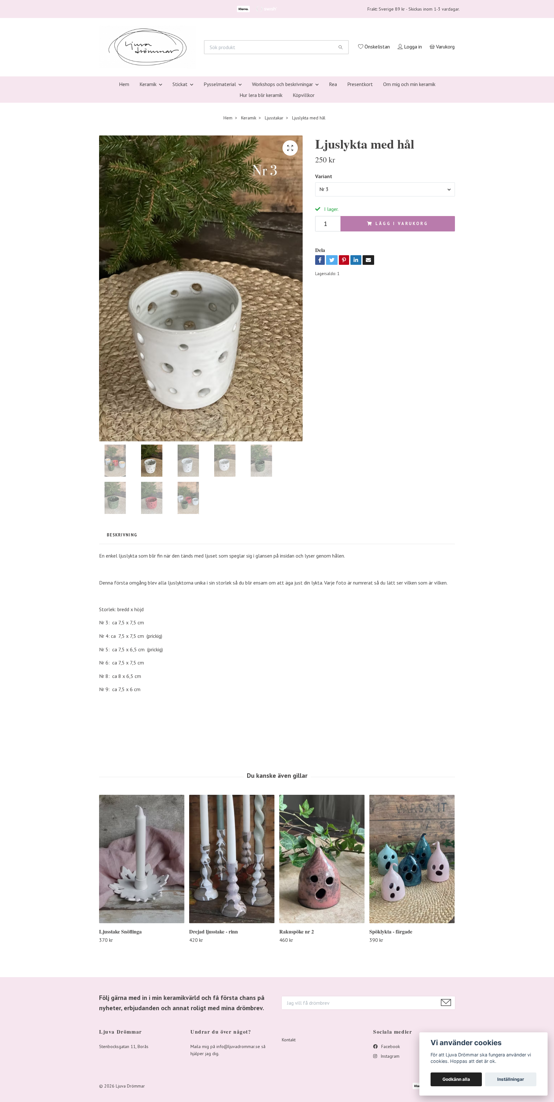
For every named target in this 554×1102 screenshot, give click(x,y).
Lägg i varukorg (401, 309)
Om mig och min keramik (409, 169)
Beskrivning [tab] (122, 620)
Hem (124, 169)
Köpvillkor (304, 180)
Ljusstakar (274, 203)
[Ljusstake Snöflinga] (141, 944)
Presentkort (360, 169)
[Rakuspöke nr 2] (322, 944)
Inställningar (510, 1079)
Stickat (180, 169)
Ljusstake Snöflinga (120, 1016)
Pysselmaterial (220, 169)
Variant (323, 262)
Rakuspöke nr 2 (296, 1016)
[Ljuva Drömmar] (227, 83)
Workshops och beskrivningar (282, 169)
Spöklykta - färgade (390, 1016)
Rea (333, 169)
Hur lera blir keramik (260, 180)
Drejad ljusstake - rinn (213, 1016)
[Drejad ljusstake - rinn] (231, 944)
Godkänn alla (456, 1079)
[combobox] (385, 275)
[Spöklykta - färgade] (412, 944)
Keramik (147, 169)
